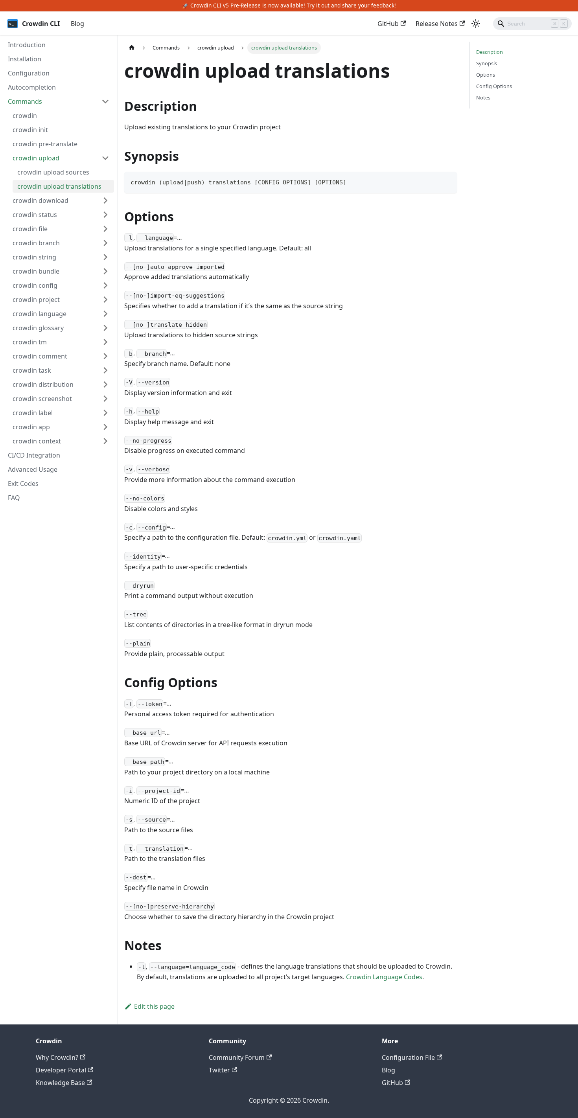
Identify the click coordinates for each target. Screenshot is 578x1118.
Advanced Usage (32, 469)
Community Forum (237, 1057)
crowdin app (31, 427)
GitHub (388, 23)
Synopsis (486, 63)
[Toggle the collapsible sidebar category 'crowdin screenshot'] (105, 398)
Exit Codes (23, 483)
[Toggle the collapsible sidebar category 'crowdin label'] (105, 412)
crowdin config (35, 285)
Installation (24, 59)
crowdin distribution (43, 384)
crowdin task (32, 370)
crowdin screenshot (42, 398)
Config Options (494, 86)
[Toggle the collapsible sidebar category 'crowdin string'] (105, 257)
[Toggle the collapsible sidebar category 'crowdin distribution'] (105, 384)
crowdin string (34, 257)
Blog (77, 23)
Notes (483, 97)
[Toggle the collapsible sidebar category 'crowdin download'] (105, 200)
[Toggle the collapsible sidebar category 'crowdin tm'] (105, 342)
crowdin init (30, 129)
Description (489, 51)
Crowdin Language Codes (384, 977)
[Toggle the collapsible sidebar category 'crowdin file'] (105, 228)
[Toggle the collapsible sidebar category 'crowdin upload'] (105, 158)
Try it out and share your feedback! (351, 5)
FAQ (14, 497)
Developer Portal (61, 1070)
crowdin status (35, 214)
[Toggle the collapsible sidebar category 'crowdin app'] (105, 427)
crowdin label (33, 412)
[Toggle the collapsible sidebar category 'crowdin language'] (105, 313)
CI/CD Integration (34, 455)
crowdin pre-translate (45, 144)
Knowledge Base (60, 1082)
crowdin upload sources (53, 172)
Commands (25, 101)
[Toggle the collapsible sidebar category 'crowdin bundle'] (105, 271)
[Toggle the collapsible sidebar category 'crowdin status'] (105, 214)
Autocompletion (32, 87)
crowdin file (30, 228)
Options (485, 74)
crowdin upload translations (59, 186)
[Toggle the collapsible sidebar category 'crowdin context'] (105, 441)
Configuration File (408, 1057)
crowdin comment (40, 356)
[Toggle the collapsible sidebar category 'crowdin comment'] (105, 356)
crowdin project (36, 299)
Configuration (29, 73)
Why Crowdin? (57, 1057)
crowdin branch (36, 243)
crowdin (25, 115)
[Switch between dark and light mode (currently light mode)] (475, 23)
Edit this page (154, 1006)
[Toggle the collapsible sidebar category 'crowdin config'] (105, 285)
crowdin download (40, 200)
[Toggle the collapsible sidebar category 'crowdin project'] (105, 299)
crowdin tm (30, 342)
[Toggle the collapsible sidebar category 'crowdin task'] (105, 370)
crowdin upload (36, 158)
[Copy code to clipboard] (447, 181)
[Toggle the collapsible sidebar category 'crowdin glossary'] (105, 328)
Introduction (27, 44)
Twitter (219, 1070)
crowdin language (39, 313)
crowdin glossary (38, 328)
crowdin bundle (36, 271)
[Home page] (131, 48)
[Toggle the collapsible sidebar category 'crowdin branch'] (105, 243)
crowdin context (37, 441)
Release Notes (437, 23)
